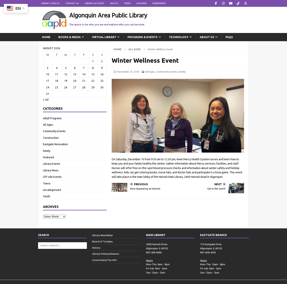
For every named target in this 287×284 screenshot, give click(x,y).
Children (141, 3)
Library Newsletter (102, 235)
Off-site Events (52, 176)
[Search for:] (62, 245)
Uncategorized (52, 189)
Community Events (166, 71)
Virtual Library (104, 37)
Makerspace (159, 3)
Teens (127, 3)
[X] (245, 3)
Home (46, 37)
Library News (51, 170)
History (96, 247)
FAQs (229, 37)
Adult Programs (52, 118)
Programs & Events (142, 37)
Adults (114, 3)
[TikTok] (238, 3)
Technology (178, 37)
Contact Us (72, 3)
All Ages (150, 71)
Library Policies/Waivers (105, 253)
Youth (46, 196)
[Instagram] (223, 3)
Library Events (51, 163)
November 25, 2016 (128, 71)
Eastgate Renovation (55, 144)
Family (181, 71)
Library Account (94, 3)
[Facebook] (215, 3)
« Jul (46, 99)
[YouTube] (230, 3)
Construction (51, 137)
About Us (207, 37)
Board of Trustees (102, 241)
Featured (48, 157)
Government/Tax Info (104, 260)
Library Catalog (50, 3)
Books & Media (69, 37)
